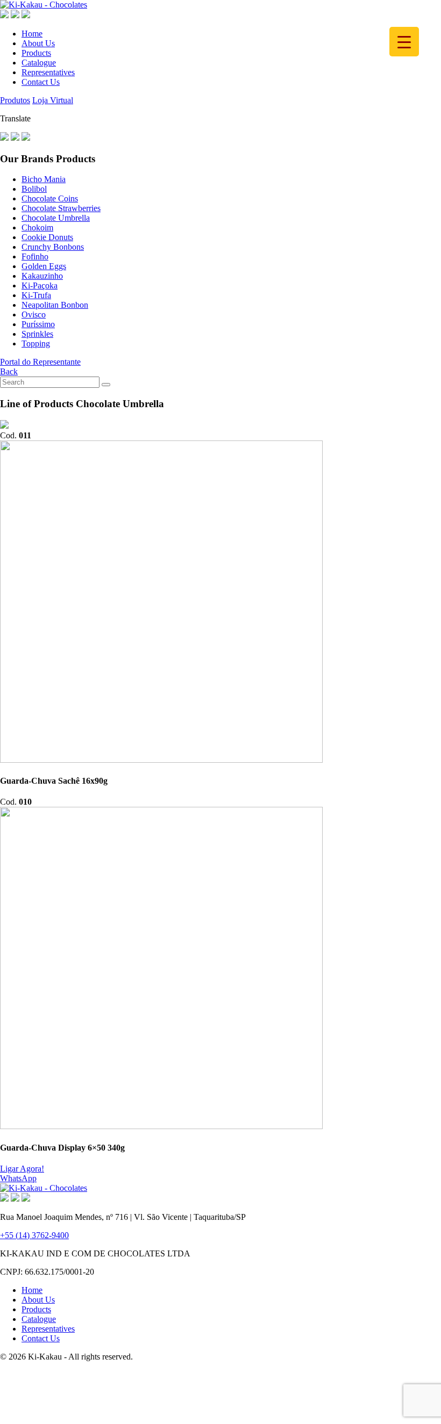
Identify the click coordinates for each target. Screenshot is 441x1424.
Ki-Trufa (36, 295)
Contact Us (41, 81)
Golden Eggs (44, 266)
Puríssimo (38, 324)
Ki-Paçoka (40, 285)
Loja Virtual (52, 100)
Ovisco (34, 314)
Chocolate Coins (50, 198)
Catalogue (39, 62)
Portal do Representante (40, 361)
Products (36, 52)
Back (9, 371)
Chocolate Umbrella (56, 217)
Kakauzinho (42, 275)
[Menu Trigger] (404, 41)
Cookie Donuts (47, 237)
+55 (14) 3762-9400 (34, 1235)
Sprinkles (37, 333)
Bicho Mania (44, 179)
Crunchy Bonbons (53, 246)
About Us (38, 43)
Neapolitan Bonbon (55, 304)
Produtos (15, 100)
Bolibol (34, 188)
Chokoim (37, 227)
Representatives (48, 72)
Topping (36, 343)
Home (32, 33)
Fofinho (35, 256)
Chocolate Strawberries (61, 208)
